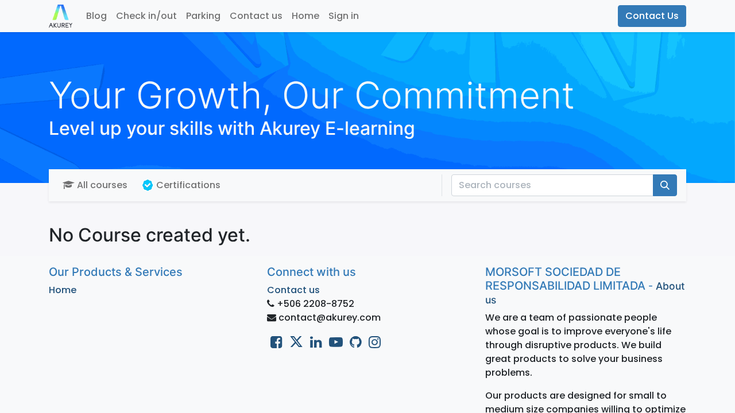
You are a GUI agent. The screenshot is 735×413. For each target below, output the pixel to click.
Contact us (293, 290)
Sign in (343, 15)
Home (62, 290)
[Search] (665, 185)
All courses (102, 185)
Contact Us (652, 15)
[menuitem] (96, 16)
